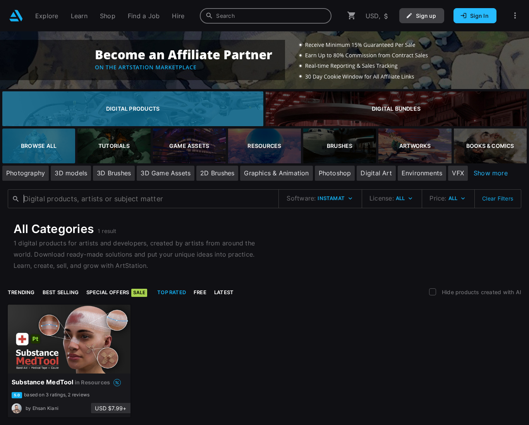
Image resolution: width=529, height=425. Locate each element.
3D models (71, 173)
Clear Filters (497, 198)
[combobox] (265, 16)
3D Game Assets (166, 173)
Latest (224, 292)
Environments (422, 173)
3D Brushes (114, 173)
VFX (458, 173)
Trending (21, 292)
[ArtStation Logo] (16, 16)
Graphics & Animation (276, 173)
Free (200, 292)
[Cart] (351, 16)
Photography (25, 173)
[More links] (515, 16)
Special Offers (115, 292)
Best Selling (61, 292)
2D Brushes (217, 173)
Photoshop (335, 173)
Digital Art (376, 173)
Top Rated (171, 292)
